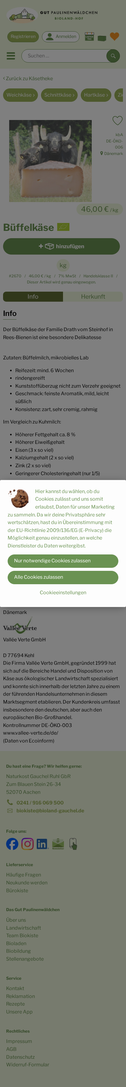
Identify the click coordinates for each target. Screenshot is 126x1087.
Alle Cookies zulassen (38, 577)
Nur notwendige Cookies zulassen (52, 561)
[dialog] (63, 543)
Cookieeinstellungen (63, 592)
